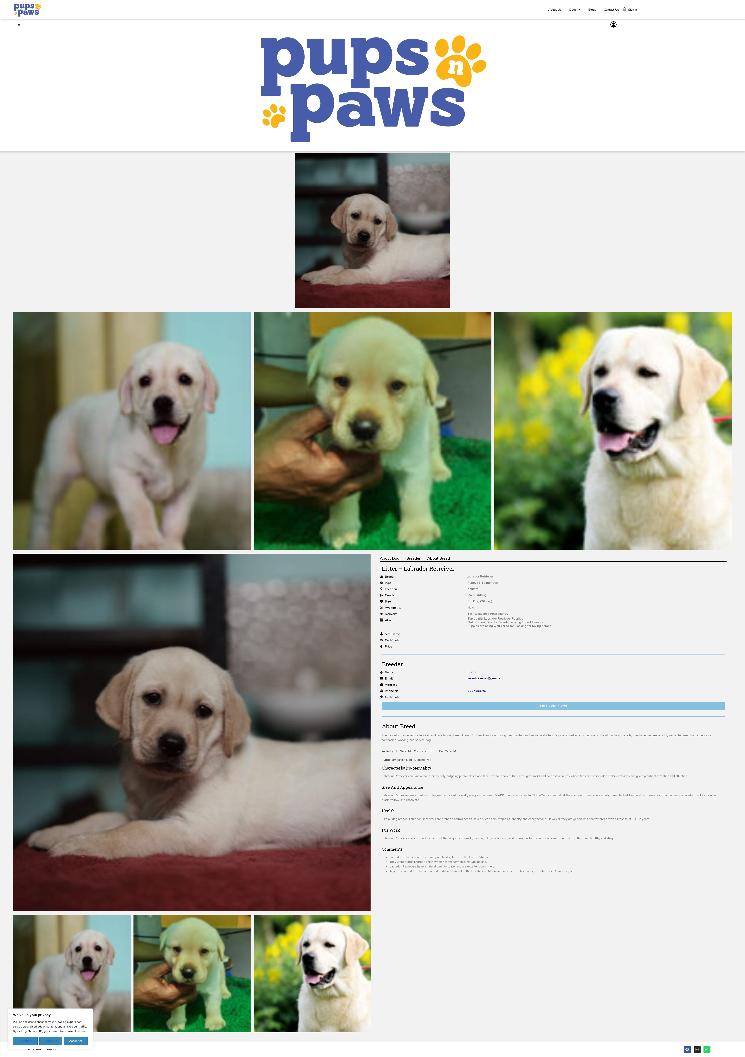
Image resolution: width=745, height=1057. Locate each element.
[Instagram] (697, 1049)
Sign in (632, 10)
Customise (25, 1040)
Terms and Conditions (41, 1049)
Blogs (592, 10)
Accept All (75, 1040)
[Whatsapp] (706, 1049)
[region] (50, 1029)
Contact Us (611, 10)
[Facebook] (687, 1049)
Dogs (573, 10)
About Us (554, 10)
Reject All (51, 1040)
